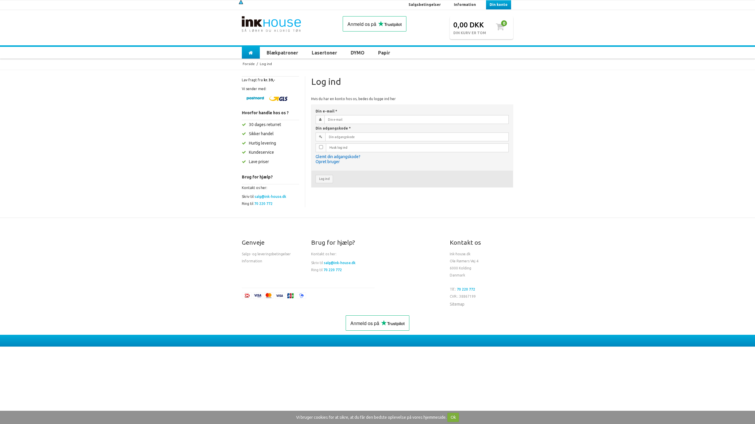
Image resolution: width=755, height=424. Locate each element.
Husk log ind (338, 147)
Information (252, 261)
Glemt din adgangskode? (338, 156)
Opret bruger (328, 161)
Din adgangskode (333, 128)
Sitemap (457, 304)
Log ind (324, 178)
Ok (453, 417)
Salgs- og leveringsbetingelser (266, 254)
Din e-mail (326, 111)
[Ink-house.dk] (271, 24)
